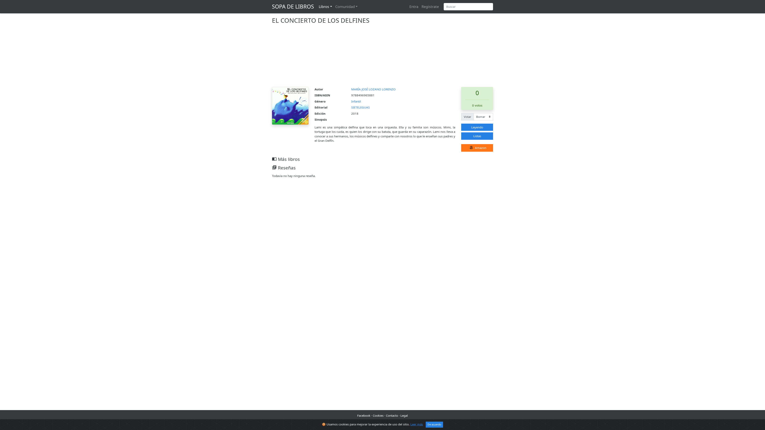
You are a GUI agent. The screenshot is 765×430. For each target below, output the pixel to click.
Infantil (356, 101)
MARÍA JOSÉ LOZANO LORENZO (373, 89)
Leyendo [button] (477, 127)
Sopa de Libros (293, 6)
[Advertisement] (382, 57)
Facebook (363, 415)
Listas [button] (477, 136)
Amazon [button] (480, 148)
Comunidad (345, 6)
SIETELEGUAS (360, 107)
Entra (413, 6)
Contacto (392, 415)
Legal (404, 415)
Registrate (430, 6)
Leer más (416, 424)
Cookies (378, 415)
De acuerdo (434, 424)
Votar (467, 117)
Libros (324, 6)
